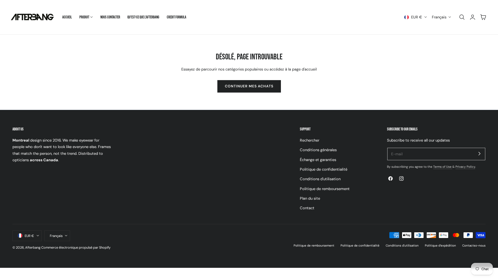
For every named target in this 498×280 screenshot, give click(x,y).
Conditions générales (318, 149)
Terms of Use (442, 167)
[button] (462, 17)
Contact (307, 208)
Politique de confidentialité (323, 169)
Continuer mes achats (249, 86)
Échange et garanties (318, 159)
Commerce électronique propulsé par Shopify (75, 247)
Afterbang (32, 247)
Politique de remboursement (325, 188)
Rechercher (309, 140)
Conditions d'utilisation (320, 178)
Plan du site (310, 198)
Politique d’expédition (440, 245)
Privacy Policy (465, 167)
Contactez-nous (474, 245)
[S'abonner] (479, 154)
